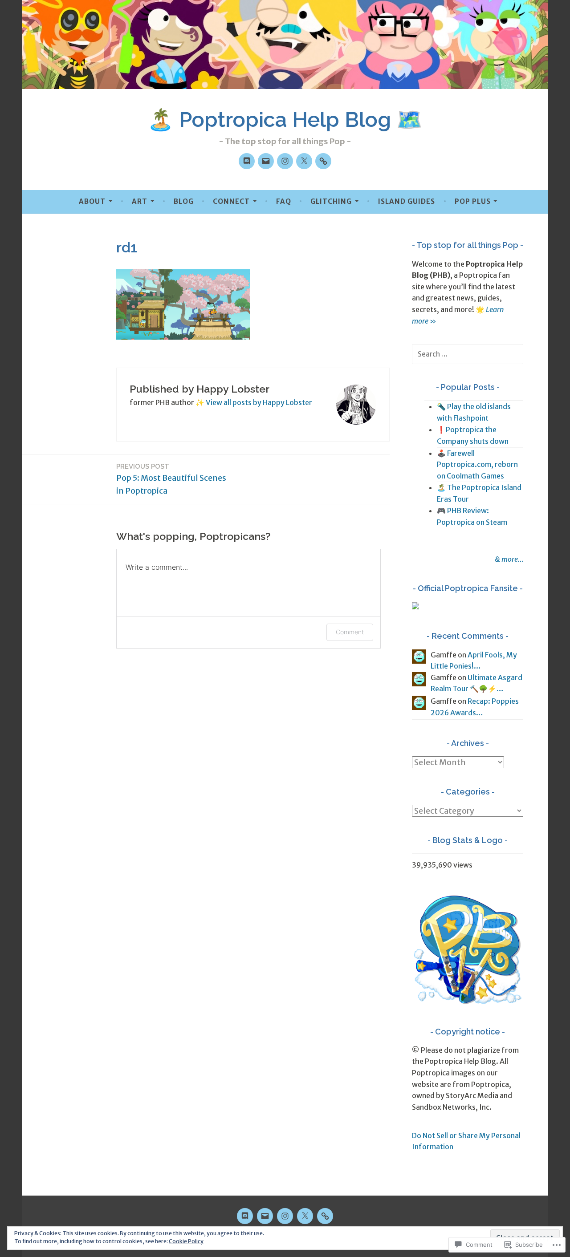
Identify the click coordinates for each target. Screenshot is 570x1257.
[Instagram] (285, 161)
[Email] (265, 161)
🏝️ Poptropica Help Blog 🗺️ (285, 119)
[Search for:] (467, 353)
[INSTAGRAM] (285, 1216)
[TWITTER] (305, 1216)
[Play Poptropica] (323, 161)
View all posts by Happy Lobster (259, 402)
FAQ (283, 201)
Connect (231, 201)
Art (139, 201)
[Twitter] (304, 161)
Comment (350, 632)
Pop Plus (473, 201)
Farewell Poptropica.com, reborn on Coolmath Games (477, 464)
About (92, 201)
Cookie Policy (186, 1241)
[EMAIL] (265, 1216)
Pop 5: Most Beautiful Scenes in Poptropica (171, 479)
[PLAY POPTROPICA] (325, 1216)
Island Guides (406, 201)
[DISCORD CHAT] (244, 1216)
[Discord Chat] (246, 161)
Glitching (331, 201)
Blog (184, 201)
